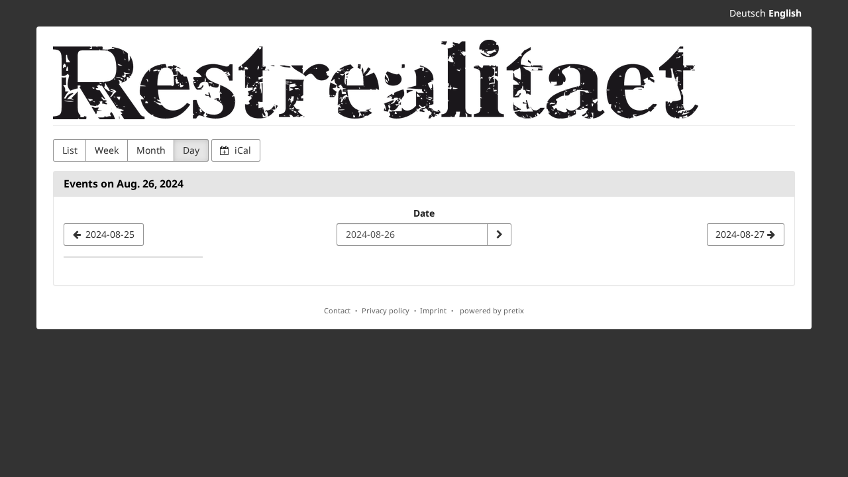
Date (424, 213)
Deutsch (747, 13)
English (785, 13)
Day (191, 150)
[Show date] (499, 234)
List (70, 150)
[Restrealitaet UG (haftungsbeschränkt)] (375, 79)
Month (151, 150)
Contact (337, 310)
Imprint (433, 310)
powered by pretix (492, 310)
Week (107, 150)
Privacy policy (385, 310)
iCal (241, 150)
